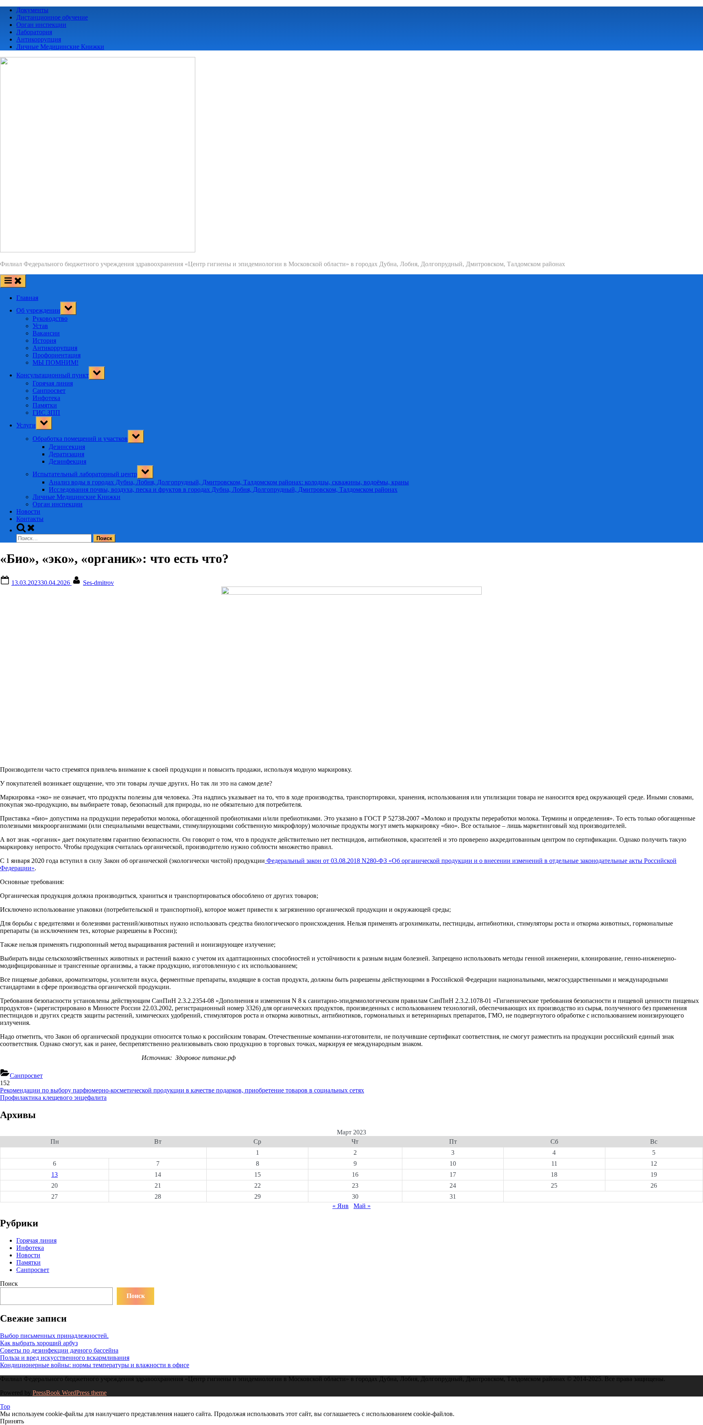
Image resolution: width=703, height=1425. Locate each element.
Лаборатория (34, 31)
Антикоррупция (38, 39)
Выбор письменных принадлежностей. (54, 1335)
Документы (32, 10)
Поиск (9, 1283)
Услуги (26, 425)
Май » (362, 1205)
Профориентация (57, 355)
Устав (40, 325)
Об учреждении (38, 310)
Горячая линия (53, 383)
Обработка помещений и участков (80, 438)
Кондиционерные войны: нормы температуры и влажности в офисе (94, 1365)
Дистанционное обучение (52, 17)
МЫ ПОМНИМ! (56, 362)
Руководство (50, 318)
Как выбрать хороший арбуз (39, 1343)
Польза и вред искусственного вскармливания (64, 1357)
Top (5, 1406)
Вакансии (46, 333)
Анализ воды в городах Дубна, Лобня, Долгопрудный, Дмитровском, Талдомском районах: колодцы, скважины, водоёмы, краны (229, 482)
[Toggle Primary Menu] (13, 281)
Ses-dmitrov (98, 582)
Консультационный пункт (52, 375)
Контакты (30, 518)
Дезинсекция (67, 446)
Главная (27, 297)
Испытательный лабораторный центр (85, 474)
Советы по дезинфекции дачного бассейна (59, 1350)
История (44, 340)
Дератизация (66, 454)
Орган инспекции (41, 24)
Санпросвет (49, 390)
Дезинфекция (67, 461)
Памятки (45, 405)
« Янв (340, 1205)
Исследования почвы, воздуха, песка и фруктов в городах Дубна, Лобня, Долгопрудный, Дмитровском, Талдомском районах (223, 489)
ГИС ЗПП (46, 412)
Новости (28, 511)
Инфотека (46, 397)
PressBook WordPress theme (70, 1392)
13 (54, 1174)
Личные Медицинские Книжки (60, 46)
